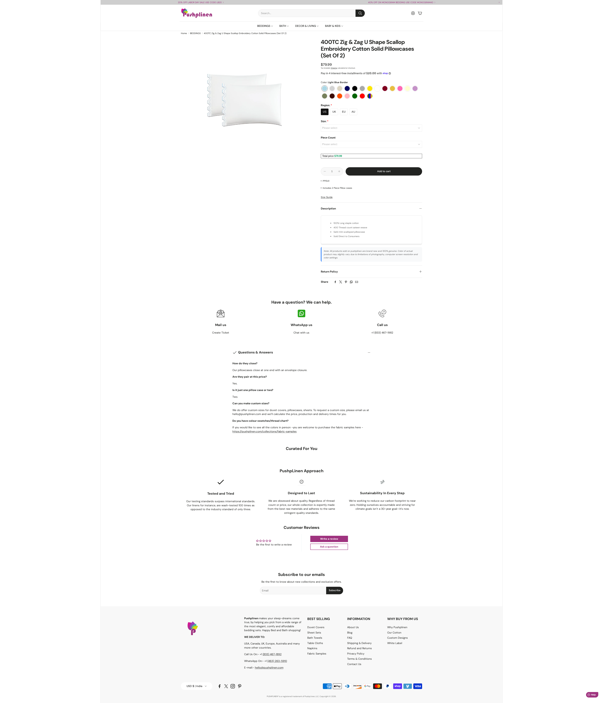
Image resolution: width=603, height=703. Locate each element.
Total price (328, 156)
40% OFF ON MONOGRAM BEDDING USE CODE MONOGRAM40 (400, 2)
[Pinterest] (346, 282)
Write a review (329, 538)
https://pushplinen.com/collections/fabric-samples (264, 431)
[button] (311, 13)
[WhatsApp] (351, 282)
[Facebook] (335, 282)
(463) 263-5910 (277, 661)
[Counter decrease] (325, 171)
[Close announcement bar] (499, 2)
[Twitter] (340, 282)
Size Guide (327, 197)
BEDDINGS (195, 33)
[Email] (356, 282)
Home (184, 33)
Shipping (334, 68)
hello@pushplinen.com (269, 667)
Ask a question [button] (329, 546)
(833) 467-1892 (272, 654)
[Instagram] (233, 686)
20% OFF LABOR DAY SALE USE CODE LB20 (200, 2)
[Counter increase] (339, 171)
